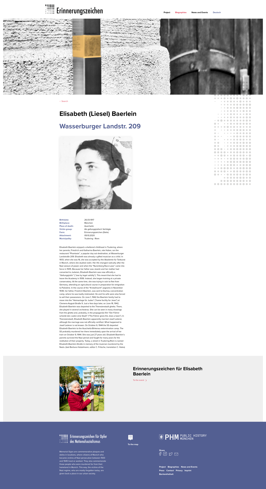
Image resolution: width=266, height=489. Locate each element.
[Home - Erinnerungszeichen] (74, 8)
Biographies (181, 12)
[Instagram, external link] (165, 454)
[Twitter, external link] (170, 455)
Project (167, 12)
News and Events (199, 12)
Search (65, 101)
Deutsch (217, 12)
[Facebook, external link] (160, 454)
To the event (139, 380)
